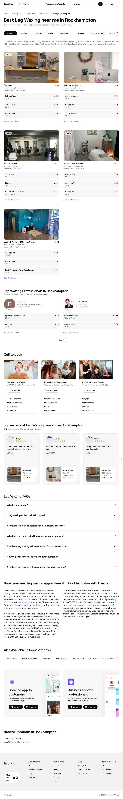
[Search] (100, 4)
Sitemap (31, 777)
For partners (57, 766)
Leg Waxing (30, 14)
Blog (30, 773)
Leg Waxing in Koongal (12, 738)
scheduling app (77, 605)
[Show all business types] (117, 658)
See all (61, 340)
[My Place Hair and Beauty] (96, 386)
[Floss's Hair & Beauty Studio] (58, 386)
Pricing (55, 770)
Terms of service (84, 770)
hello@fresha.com (81, 614)
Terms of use (82, 773)
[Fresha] (8, 4)
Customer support (35, 770)
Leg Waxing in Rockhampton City (16, 742)
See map (68, 25)
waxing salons (23, 602)
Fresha (12, 591)
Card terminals (58, 773)
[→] (119, 459)
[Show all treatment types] (117, 33)
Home (6, 14)
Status (55, 781)
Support (56, 777)
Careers (31, 766)
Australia (41, 14)
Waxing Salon (17, 14)
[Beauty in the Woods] (21, 386)
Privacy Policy (83, 766)
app (38, 637)
